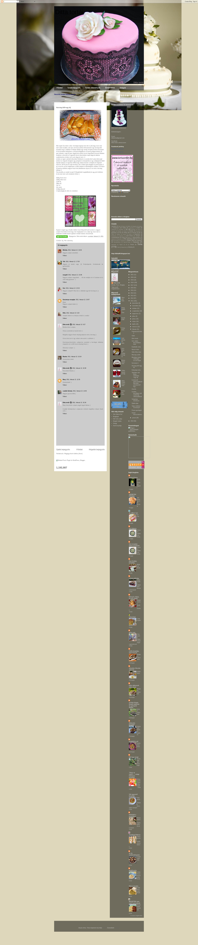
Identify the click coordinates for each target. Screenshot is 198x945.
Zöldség (130, 247)
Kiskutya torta (123, 392)
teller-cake (132, 632)
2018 (132, 282)
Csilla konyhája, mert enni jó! (134, 652)
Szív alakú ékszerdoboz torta (136, 342)
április (134, 324)
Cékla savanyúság (123, 372)
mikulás (113, 239)
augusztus (135, 313)
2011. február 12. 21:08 (75, 275)
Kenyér (138, 235)
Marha (129, 237)
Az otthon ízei (133, 513)
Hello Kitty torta (136, 352)
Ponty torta (123, 329)
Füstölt (125, 231)
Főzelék (119, 231)
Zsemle (134, 389)
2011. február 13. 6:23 (72, 313)
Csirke (138, 227)
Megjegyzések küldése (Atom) (73, 453)
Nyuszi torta (135, 349)
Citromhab (132, 617)
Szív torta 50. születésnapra (123, 352)
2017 (132, 285)
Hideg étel (127, 232)
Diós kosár (135, 338)
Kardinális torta (136, 347)
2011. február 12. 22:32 (73, 288)
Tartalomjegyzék (73, 88)
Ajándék (113, 226)
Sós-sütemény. (117, 242)
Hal (120, 232)
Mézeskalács (136, 237)
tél (126, 244)
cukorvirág (131, 227)
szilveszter (113, 244)
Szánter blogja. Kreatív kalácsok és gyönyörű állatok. (134, 705)
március (134, 326)
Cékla (124, 227)
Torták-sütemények (92, 88)
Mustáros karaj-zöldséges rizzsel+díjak (136, 359)
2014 (132, 293)
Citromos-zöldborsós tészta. (139, 533)
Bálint (129, 226)
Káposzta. (137, 234)
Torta (139, 244)
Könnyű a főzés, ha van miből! (134, 597)
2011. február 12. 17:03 (73, 261)
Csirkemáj (113, 229)
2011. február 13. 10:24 (74, 356)
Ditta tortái (69, 12)
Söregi (115, 423)
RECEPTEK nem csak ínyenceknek (134, 902)
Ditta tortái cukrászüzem (118, 142)
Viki (64, 261)
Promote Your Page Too (117, 152)
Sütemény (136, 242)
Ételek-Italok (110, 88)
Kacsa (124, 234)
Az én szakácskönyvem (134, 854)
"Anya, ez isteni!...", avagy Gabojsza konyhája (134, 775)
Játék (112, 234)
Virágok (123, 88)
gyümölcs (114, 232)
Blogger (117, 928)
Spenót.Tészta (126, 242)
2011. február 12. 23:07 (83, 299)
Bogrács (135, 226)
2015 (132, 290)
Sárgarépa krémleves (135, 400)
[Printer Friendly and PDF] (62, 237)
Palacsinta (119, 239)
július (134, 316)
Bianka (65, 356)
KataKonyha (133, 870)
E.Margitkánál (78, 172)
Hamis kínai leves (138, 744)
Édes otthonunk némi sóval (134, 686)
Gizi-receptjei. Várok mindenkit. (134, 544)
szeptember (136, 311)
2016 (132, 288)
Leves (123, 237)
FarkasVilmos (133, 477)
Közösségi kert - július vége (138, 762)
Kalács (130, 234)
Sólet (133, 336)
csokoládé (120, 229)
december (135, 303)
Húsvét (134, 232)
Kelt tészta (129, 235)
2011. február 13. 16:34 (79, 402)
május (134, 321)
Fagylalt (113, 231)
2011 (132, 301)
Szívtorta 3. (135, 363)
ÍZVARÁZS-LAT (133, 741)
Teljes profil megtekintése (115, 288)
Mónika (65, 250)
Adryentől (84, 230)
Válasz (65, 255)
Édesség (133, 229)
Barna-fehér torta (123, 362)
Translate (125, 192)
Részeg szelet (136, 354)
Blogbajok (116, 416)
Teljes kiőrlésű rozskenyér (136, 406)
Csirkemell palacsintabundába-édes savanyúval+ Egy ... (137, 383)
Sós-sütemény (138, 240)
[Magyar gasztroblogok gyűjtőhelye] (135, 431)
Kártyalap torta (136, 370)
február (134, 329)
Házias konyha (133, 886)
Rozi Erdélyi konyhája (133, 562)
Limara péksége (134, 578)
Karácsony (113, 235)
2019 (132, 280)
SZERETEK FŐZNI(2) (132, 495)
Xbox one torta (123, 299)
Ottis (64, 313)
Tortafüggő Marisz (134, 835)
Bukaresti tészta (138, 566)
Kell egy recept (133, 757)
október (134, 308)
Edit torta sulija (117, 419)
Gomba (131, 231)
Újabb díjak (135, 403)
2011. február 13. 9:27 (78, 324)
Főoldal (59, 88)
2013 (132, 295)
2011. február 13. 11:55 (73, 379)
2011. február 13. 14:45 (80, 391)
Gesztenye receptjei (69, 299)
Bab (119, 226)
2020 (132, 277)
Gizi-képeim (133, 528)
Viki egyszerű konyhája (133, 795)
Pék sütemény (68, 240)
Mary (64, 379)
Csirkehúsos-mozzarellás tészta (139, 875)
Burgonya (116, 227)
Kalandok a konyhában (132, 815)
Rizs (137, 239)
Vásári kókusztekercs (137, 413)
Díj (62, 240)
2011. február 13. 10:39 (79, 368)
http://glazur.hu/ (117, 414)
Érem (139, 229)
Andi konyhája (117, 425)
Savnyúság (116, 240)
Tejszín (121, 244)
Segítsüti (123, 240)
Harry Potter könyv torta (123, 383)
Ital (139, 232)
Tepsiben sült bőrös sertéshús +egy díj (136, 375)
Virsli (118, 247)
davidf (104, 928)
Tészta (132, 244)
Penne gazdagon (137, 410)
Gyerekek (138, 231)
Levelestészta (115, 237)
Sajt (141, 239)
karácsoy (121, 235)
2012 (132, 298)
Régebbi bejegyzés (97, 450)
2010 (132, 421)
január (134, 417)
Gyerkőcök (123, 318)
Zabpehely (123, 247)
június (134, 319)
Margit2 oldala (117, 421)
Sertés (129, 240)
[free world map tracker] (120, 268)
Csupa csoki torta (139, 858)
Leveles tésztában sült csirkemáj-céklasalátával (137, 394)
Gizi (64, 288)
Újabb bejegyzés (63, 450)
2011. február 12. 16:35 (75, 250)
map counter (115, 270)
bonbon (140, 226)
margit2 (65, 275)
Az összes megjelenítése (136, 915)
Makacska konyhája (132, 723)
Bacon (124, 226)
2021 (132, 274)
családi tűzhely (67, 391)
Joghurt (118, 234)
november (135, 305)
